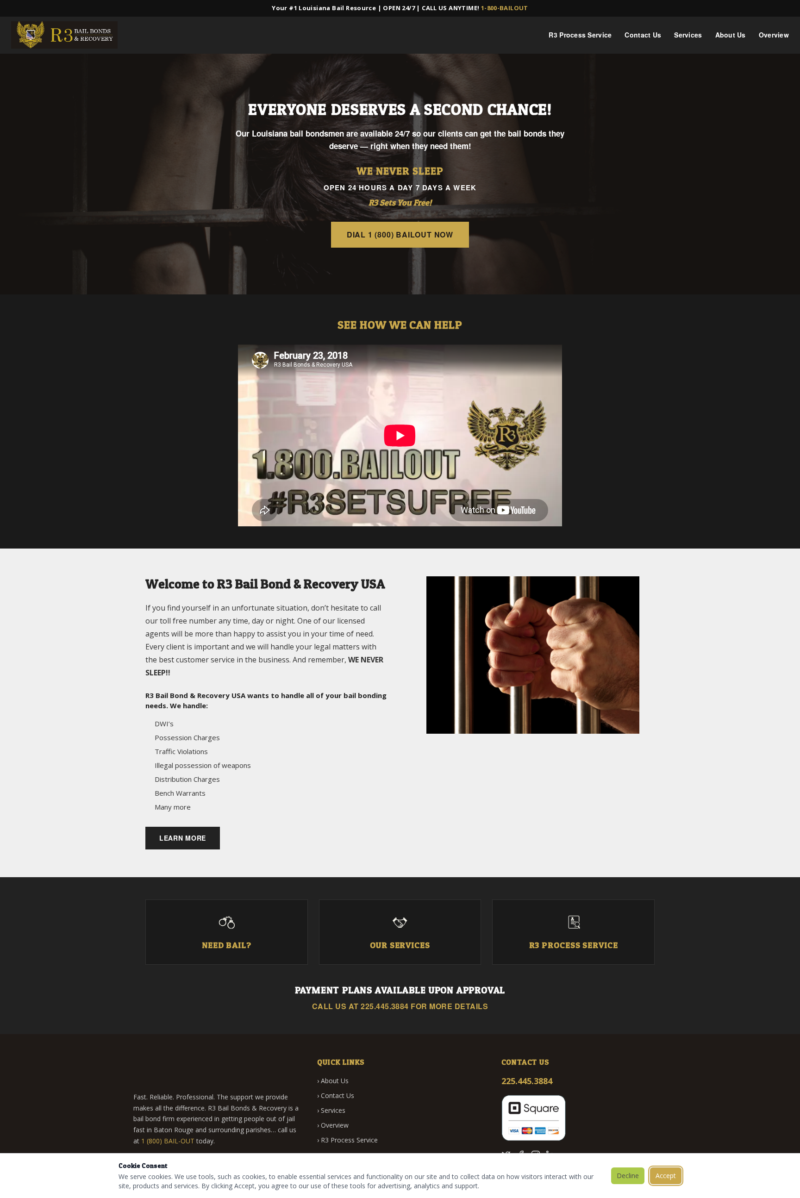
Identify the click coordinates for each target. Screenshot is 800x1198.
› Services (331, 1110)
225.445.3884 (385, 1006)
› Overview (333, 1125)
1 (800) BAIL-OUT (167, 1140)
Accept (666, 1175)
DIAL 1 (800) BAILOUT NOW (400, 234)
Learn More (182, 837)
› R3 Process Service (347, 1140)
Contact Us (643, 34)
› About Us (333, 1080)
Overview (774, 34)
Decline (628, 1175)
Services (688, 34)
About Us (730, 34)
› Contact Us (335, 1095)
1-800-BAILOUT (504, 8)
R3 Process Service (580, 34)
